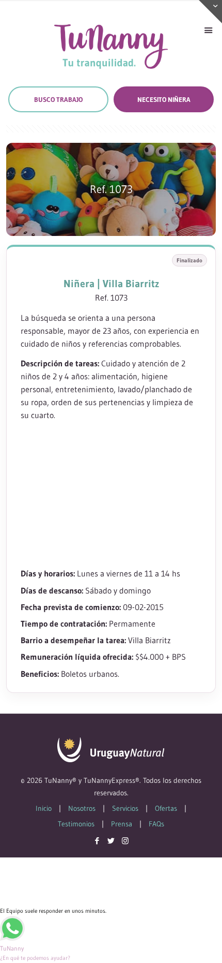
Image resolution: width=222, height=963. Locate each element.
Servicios (125, 808)
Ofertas (166, 808)
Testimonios (76, 823)
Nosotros (82, 808)
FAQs (156, 823)
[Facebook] (97, 841)
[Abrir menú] (208, 30)
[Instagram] (125, 841)
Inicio (44, 808)
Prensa (121, 823)
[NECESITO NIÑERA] (164, 99)
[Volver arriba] (201, 942)
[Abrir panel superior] (210, 11)
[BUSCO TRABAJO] (58, 99)
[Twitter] (111, 841)
